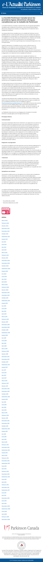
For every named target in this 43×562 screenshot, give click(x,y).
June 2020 (4, 276)
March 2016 (4, 412)
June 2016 (4, 404)
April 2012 (4, 482)
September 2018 (6, 332)
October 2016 (5, 393)
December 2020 (6, 260)
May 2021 (4, 247)
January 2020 (5, 289)
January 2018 (5, 353)
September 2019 (6, 300)
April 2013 (4, 468)
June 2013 (4, 466)
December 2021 (5, 228)
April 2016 (4, 409)
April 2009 (4, 514)
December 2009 (6, 506)
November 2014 (5, 447)
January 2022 (5, 225)
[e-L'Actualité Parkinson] (21, 5)
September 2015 (6, 428)
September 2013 (6, 463)
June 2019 (4, 308)
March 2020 (5, 284)
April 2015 (4, 439)
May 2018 (4, 343)
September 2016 (6, 396)
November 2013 (5, 460)
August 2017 (5, 367)
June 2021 (4, 244)
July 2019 (4, 305)
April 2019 (4, 313)
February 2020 (5, 287)
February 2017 (5, 383)
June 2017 (4, 372)
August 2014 (5, 452)
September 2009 (6, 508)
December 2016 (5, 388)
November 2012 (5, 474)
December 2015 (5, 420)
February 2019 (5, 319)
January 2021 (5, 257)
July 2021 (4, 241)
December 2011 (5, 487)
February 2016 (5, 415)
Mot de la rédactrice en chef (10, 202)
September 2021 (6, 236)
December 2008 (6, 519)
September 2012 (6, 476)
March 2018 (4, 348)
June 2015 (4, 436)
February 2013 (5, 471)
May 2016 (4, 407)
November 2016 (5, 391)
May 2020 (4, 279)
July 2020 (4, 273)
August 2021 (5, 239)
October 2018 (5, 329)
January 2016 (5, 418)
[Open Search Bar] (41, 13)
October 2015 (5, 426)
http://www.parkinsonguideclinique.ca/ (12, 103)
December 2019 (5, 292)
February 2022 (5, 223)
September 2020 (6, 268)
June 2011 (4, 492)
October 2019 (5, 297)
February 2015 (5, 444)
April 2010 (4, 503)
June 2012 (4, 479)
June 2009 (4, 511)
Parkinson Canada (17, 560)
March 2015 (4, 442)
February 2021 (5, 255)
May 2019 (4, 311)
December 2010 (5, 498)
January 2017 (5, 386)
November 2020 (6, 263)
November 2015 (5, 423)
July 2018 (4, 337)
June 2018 (4, 340)
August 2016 (5, 399)
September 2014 (6, 450)
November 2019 (5, 295)
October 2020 (5, 265)
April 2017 (4, 377)
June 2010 (4, 500)
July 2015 (4, 434)
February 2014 (5, 458)
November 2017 (5, 359)
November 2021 (5, 231)
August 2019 (5, 303)
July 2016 (4, 402)
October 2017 (5, 361)
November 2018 (5, 327)
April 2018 (4, 345)
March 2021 (4, 252)
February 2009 (5, 516)
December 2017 (5, 356)
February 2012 (5, 484)
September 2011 (6, 490)
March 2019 (4, 316)
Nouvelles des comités (9, 201)
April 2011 (4, 495)
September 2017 (6, 364)
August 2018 (5, 335)
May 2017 (4, 375)
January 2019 (5, 321)
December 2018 (5, 324)
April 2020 (4, 281)
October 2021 (5, 233)
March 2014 (4, 455)
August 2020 (5, 271)
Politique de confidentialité (27, 560)
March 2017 (4, 380)
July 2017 (4, 369)
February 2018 (5, 351)
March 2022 (5, 220)
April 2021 (4, 249)
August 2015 (5, 431)
